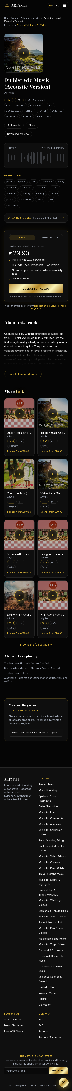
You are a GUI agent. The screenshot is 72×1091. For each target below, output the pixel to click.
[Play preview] (23, 53)
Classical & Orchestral (51, 950)
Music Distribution (14, 1025)
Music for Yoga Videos (52, 944)
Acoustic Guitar (15, 105)
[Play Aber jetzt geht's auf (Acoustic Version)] (19, 413)
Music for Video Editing (52, 856)
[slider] (36, 158)
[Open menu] (64, 5)
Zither (29, 111)
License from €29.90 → (19, 451)
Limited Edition (49, 237)
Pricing (43, 998)
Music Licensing (48, 790)
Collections (45, 1004)
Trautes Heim (16, 672)
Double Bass (13, 111)
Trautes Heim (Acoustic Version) (27, 663)
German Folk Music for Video (27, 18)
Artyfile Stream (12, 1019)
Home (7, 18)
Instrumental (35, 100)
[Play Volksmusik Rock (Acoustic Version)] (19, 535)
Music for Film (47, 812)
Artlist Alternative (48, 806)
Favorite (14, 125)
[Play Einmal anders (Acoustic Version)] (19, 474)
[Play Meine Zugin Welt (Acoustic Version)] (53, 474)
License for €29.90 (36, 288)
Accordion (36, 105)
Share (32, 125)
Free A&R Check (13, 1031)
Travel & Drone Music (51, 873)
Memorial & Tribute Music (53, 910)
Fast (19, 100)
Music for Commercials (52, 818)
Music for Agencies (50, 824)
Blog (41, 1019)
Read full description (21, 373)
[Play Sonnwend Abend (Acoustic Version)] (19, 595)
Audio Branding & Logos (53, 840)
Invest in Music (47, 993)
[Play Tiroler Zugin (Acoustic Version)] (53, 413)
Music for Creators (49, 862)
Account (43, 1031)
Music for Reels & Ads (51, 868)
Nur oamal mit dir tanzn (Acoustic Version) (32, 668)
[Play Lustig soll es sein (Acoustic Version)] (53, 535)
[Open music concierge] (64, 1083)
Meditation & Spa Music (52, 938)
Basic (22, 237)
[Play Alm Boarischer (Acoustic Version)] (53, 595)
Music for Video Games (52, 916)
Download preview (18, 133)
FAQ (41, 1025)
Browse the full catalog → (36, 644)
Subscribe (58, 1070)
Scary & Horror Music (51, 922)
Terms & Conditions (50, 1037)
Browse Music (47, 784)
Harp (50, 105)
